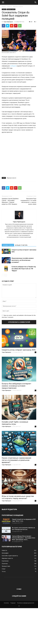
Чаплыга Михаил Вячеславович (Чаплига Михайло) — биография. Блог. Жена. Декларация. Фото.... (24, 537)
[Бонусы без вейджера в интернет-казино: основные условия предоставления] (19, 369)
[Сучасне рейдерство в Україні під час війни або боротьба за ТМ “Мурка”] (6, 269)
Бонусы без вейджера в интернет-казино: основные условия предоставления (17, 386)
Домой (3, 6)
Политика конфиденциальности (25, 603)
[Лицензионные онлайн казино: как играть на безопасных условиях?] (6, 260)
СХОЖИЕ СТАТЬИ (8, 245)
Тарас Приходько (8, 21)
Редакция (13, 603)
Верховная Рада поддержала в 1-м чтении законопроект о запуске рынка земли (28, 201)
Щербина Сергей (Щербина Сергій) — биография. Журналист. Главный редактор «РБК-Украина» (10, 201)
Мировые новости (18, 6)
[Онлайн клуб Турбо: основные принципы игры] (19, 407)
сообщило (13, 66)
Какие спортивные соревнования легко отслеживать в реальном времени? (16, 460)
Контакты (6, 603)
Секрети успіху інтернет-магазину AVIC (19, 350)
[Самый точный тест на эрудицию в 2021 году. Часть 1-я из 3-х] (6, 521)
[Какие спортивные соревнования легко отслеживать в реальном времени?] (19, 443)
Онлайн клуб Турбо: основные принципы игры (15, 423)
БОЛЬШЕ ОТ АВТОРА (21, 245)
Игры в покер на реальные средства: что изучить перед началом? (18, 497)
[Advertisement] (19, 154)
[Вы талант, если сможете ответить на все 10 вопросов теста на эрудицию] (6, 530)
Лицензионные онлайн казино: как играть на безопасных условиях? (22, 260)
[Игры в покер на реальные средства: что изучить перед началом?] (19, 481)
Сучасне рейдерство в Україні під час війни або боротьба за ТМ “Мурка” (23, 269)
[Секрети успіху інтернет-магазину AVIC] (6, 251)
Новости (9, 6)
